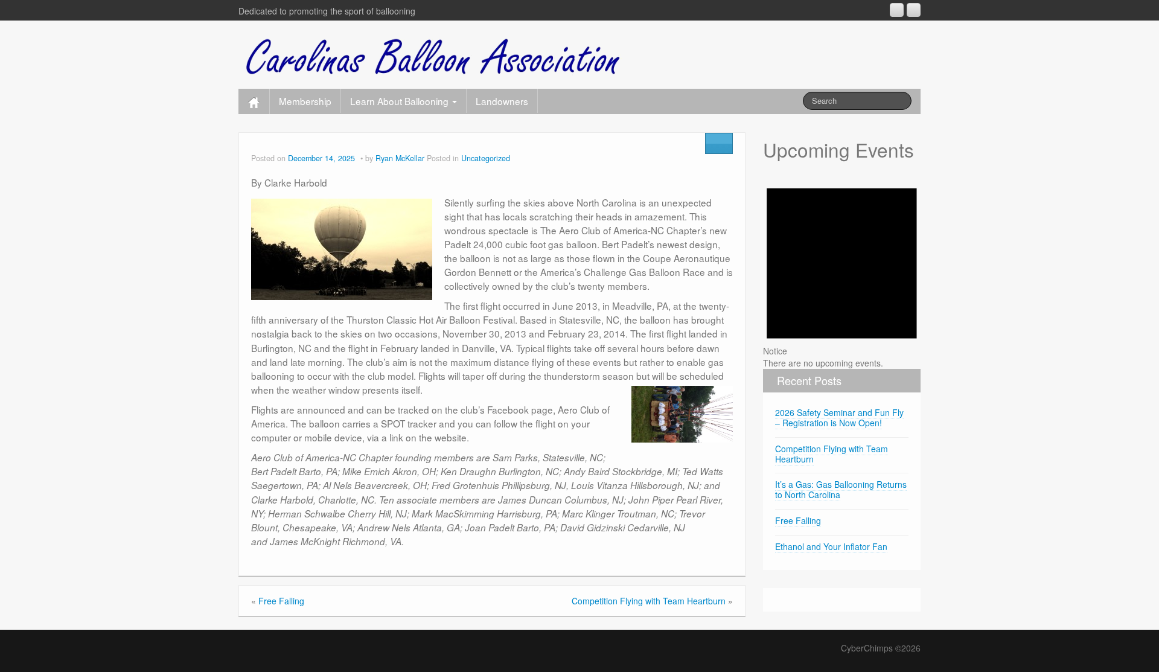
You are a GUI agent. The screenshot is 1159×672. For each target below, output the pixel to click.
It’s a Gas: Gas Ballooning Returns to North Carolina (841, 489)
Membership (305, 100)
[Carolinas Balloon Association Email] (897, 10)
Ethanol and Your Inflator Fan (831, 546)
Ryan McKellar (399, 158)
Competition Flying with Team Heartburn (649, 601)
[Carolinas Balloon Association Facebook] (914, 10)
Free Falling (281, 601)
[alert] (842, 269)
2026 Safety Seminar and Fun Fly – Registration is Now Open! (839, 417)
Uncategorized (485, 158)
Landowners (502, 100)
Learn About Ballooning (400, 100)
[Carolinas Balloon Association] (433, 52)
